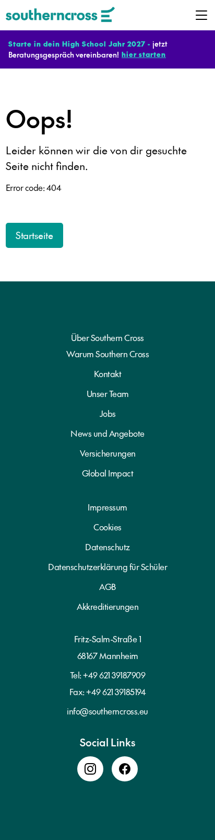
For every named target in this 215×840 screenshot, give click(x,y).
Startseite (34, 235)
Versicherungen (108, 453)
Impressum (107, 507)
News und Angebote (107, 433)
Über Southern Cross (107, 337)
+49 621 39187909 (114, 674)
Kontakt (108, 373)
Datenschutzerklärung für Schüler (107, 566)
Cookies (107, 526)
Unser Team (108, 393)
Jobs (108, 413)
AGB (107, 586)
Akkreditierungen (107, 606)
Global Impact (108, 473)
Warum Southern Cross (107, 353)
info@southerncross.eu (107, 711)
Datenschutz (107, 546)
